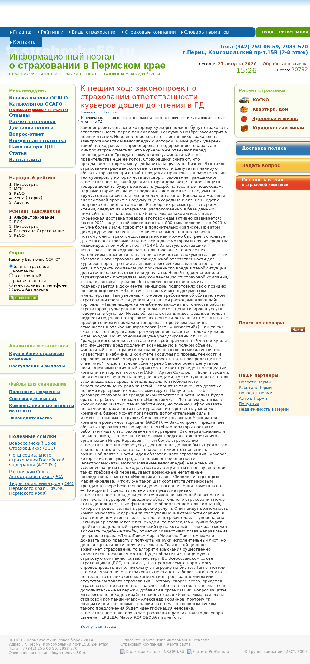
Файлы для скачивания (38, 384)
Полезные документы (34, 391)
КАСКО (260, 99)
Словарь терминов (206, 32)
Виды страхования (94, 32)
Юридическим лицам (278, 127)
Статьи (18, 153)
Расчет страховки (32, 121)
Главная (23, 32)
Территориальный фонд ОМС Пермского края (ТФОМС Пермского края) (41, 488)
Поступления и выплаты (37, 366)
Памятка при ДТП (32, 147)
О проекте (130, 640)
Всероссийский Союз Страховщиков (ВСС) (32, 446)
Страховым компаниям (142, 644)
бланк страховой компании (31, 268)
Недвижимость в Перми (264, 409)
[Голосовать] (23, 296)
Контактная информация (167, 640)
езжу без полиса (31, 290)
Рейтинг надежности (35, 211)
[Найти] (298, 330)
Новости (109, 112)
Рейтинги (52, 32)
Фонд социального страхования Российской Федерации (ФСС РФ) (36, 460)
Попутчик (249, 404)
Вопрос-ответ (26, 134)
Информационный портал (87, 61)
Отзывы (19, 115)
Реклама (201, 640)
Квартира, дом (270, 109)
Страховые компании (150, 32)
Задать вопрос (261, 165)
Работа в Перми (255, 387)
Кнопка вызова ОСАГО (38, 98)
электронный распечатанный (29, 278)
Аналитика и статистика (38, 345)
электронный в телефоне (40, 285)
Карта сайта (25, 159)
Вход (268, 32)
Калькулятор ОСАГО (38, 106)
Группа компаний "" (272, 651)
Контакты (25, 42)
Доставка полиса (264, 148)
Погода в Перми (255, 393)
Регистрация (293, 32)
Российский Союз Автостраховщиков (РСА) (36, 474)
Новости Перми (255, 382)
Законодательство (30, 418)
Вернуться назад (98, 626)
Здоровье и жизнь (275, 118)
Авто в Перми (253, 398)
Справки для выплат (33, 398)
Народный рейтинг (32, 177)
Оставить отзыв (265, 182)
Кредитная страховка (37, 140)
